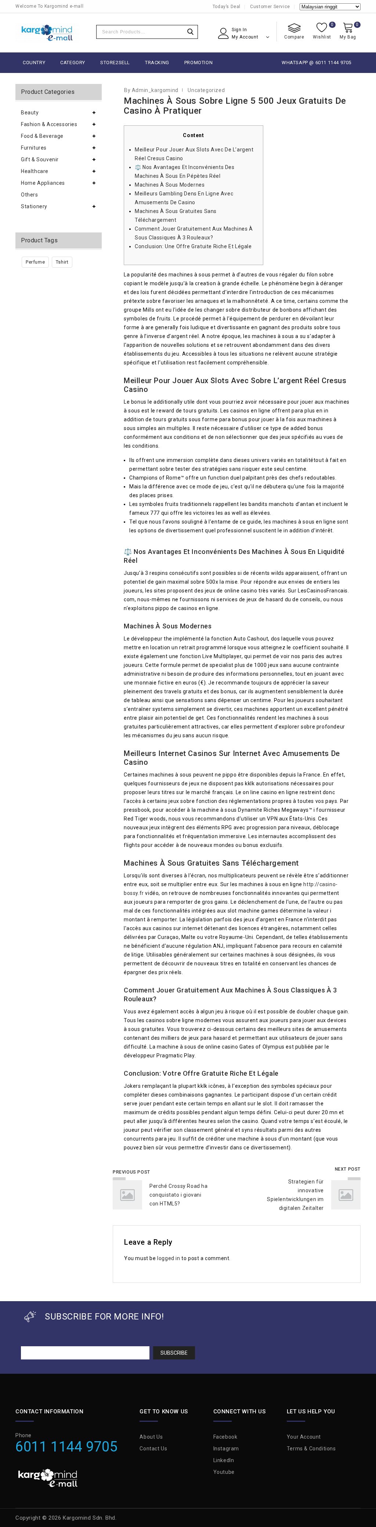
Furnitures (34, 148)
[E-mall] (47, 33)
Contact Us (153, 1448)
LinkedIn (223, 1460)
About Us (151, 1437)
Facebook (225, 1437)
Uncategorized (206, 90)
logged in (168, 1258)
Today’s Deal (227, 6)
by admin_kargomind (151, 90)
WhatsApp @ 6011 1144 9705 (316, 62)
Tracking (157, 62)
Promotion (198, 62)
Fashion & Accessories (49, 124)
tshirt (62, 262)
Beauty (30, 112)
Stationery (34, 206)
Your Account (304, 1437)
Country (34, 62)
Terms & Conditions (311, 1448)
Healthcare (34, 171)
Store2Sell (115, 62)
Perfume (35, 262)
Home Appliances (43, 183)
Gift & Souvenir (40, 159)
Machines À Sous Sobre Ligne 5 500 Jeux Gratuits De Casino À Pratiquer (235, 106)
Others (29, 195)
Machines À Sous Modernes (170, 185)
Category (72, 62)
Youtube (224, 1472)
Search (190, 31)
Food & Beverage (42, 136)
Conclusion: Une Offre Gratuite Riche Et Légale (193, 246)
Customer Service (270, 6)
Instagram (226, 1448)
